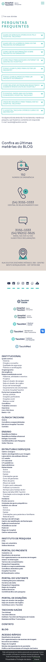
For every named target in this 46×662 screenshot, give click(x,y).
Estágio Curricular (9, 439)
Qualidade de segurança (12, 365)
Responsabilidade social (12, 374)
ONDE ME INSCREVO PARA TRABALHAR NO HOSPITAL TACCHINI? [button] (20, 103)
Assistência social (9, 526)
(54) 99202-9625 (23, 233)
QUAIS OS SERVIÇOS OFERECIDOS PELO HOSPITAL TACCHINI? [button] (19, 36)
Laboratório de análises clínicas (15, 456)
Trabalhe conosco (9, 406)
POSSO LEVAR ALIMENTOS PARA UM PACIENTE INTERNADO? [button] (17, 78)
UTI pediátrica (7, 463)
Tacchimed (6, 612)
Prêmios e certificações (12, 368)
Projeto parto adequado (12, 485)
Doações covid (9, 399)
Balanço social (8, 401)
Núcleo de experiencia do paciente (16, 646)
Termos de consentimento (12, 562)
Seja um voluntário (9, 543)
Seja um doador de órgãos (12, 603)
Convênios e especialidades (13, 422)
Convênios (6, 403)
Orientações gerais (10, 476)
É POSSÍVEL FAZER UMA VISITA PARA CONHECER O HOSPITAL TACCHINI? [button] (18, 94)
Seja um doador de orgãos (13, 383)
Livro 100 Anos (8, 410)
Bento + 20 (6, 412)
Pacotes (6, 496)
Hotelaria (5, 499)
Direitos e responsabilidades (13, 566)
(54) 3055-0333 (23, 202)
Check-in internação (10, 560)
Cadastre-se (7, 553)
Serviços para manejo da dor (14, 490)
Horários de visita (9, 583)
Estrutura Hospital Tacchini (13, 424)
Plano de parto (9, 481)
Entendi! (36, 659)
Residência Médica (9, 434)
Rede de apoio (8, 517)
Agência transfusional (11, 523)
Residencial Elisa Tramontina (13, 619)
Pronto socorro (8, 501)
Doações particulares (11, 397)
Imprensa (5, 408)
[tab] (23, 36)
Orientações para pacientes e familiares (18, 514)
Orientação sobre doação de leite (16, 494)
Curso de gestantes (10, 479)
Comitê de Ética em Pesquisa (13, 441)
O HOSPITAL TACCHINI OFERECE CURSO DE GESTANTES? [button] (21, 111)
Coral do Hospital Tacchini (13, 390)
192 (23, 174)
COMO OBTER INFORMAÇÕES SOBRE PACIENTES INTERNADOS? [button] (18, 52)
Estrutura (6, 472)
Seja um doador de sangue (13, 381)
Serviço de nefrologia (10, 519)
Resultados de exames (11, 555)
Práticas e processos (11, 488)
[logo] (11, 4)
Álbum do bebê (9, 483)
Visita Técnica (7, 443)
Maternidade (7, 467)
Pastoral (5, 528)
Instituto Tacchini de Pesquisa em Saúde (18, 617)
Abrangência (7, 372)
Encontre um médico (10, 642)
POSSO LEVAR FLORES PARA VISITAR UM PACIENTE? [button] (19, 69)
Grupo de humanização (12, 386)
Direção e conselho (10, 363)
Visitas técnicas (8, 545)
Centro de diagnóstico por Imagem (16, 454)
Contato (5, 427)
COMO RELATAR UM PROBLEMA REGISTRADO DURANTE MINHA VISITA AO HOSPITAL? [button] (21, 86)
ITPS (3, 541)
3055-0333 (23, 230)
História (6, 361)
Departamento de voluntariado (15, 388)
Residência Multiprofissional (13, 436)
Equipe (5, 474)
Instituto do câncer (9, 505)
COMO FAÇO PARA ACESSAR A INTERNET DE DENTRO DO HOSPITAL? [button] (21, 61)
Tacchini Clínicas (8, 615)
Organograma (7, 370)
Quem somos (7, 359)
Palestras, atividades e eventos (15, 377)
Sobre (4, 420)
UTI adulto (6, 458)
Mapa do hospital (9, 530)
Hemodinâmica (8, 465)
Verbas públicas (9, 394)
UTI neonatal (7, 461)
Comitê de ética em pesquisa (13, 592)
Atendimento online (11, 573)
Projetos (6, 379)
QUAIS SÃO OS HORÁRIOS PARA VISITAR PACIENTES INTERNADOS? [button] (19, 44)
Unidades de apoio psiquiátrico (14, 503)
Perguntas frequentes (10, 564)
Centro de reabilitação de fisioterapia (17, 521)
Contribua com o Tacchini (12, 605)
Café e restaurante (9, 532)
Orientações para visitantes (13, 581)
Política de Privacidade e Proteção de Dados (20, 648)
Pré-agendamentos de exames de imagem (19, 557)
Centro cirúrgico (8, 452)
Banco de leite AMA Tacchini (14, 492)
